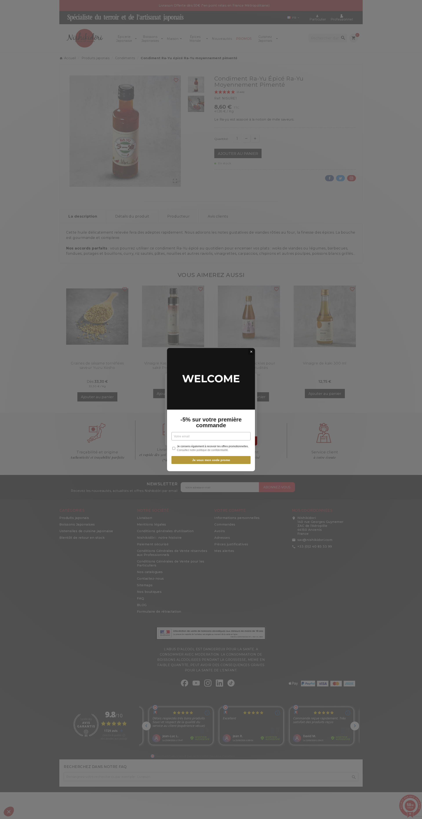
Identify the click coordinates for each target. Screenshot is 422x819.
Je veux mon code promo (211, 460)
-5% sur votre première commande (211, 422)
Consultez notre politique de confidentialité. (203, 450)
